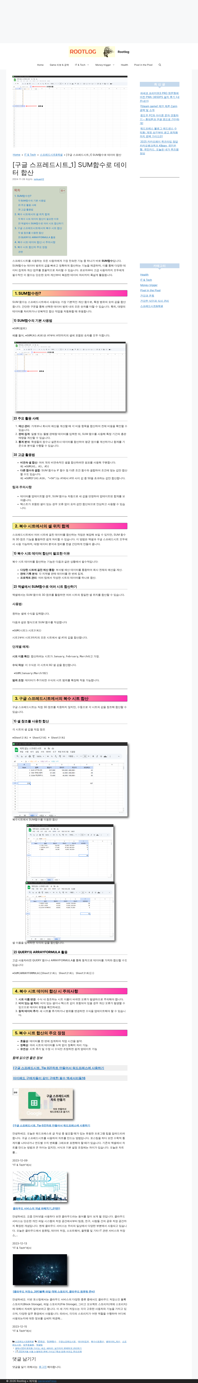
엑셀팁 (39, 1345)
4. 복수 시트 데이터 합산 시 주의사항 (35, 242)
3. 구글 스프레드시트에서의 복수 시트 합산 (38, 228)
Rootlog (123, 52)
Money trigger (103, 64)
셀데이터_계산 (113, 1341)
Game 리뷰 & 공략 (59, 64)
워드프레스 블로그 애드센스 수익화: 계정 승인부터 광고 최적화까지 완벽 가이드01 (159, 132)
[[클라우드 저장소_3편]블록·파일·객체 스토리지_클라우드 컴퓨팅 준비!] (40, 1284)
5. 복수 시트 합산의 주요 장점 (31, 247)
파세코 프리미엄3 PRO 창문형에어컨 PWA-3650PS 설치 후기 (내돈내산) (159, 97)
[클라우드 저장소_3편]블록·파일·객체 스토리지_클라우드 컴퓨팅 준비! (54, 1291)
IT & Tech (80, 64)
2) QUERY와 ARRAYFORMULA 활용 (36, 237)
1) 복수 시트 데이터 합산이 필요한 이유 (38, 219)
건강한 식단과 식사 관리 (154, 300)
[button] (160, 65)
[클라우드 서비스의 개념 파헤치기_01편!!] (40, 1201)
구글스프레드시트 (67, 1341)
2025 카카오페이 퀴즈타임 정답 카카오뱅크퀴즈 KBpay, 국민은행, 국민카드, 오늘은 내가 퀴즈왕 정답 (159, 147)
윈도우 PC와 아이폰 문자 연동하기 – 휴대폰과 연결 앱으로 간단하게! (159, 119)
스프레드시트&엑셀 (51, 154)
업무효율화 (28, 1345)
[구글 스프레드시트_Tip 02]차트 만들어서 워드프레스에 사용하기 (58, 1068)
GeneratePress (47, 1381)
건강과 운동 (147, 295)
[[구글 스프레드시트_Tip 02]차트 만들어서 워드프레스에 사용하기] (45, 1118)
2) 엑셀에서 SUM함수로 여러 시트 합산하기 (40, 223)
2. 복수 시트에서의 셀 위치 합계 (32, 214)
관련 (20, 251)
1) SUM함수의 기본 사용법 (32, 200)
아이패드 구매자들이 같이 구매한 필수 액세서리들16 (49, 1078)
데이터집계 (83, 1341)
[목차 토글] (61, 191)
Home (40, 64)
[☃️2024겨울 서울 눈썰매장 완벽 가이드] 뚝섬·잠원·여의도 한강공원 (48, 1351)
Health (124, 64)
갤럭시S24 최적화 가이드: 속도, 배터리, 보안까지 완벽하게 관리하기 (48, 1348)
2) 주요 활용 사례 (27, 205)
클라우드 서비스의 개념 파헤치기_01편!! (36, 1208)
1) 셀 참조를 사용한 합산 (30, 232)
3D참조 (41, 1341)
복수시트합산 (97, 1341)
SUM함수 (51, 1341)
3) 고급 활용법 (25, 209)
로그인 (43, 1367)
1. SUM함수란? (23, 195)
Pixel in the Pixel (143, 64)
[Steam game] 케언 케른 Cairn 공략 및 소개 (158, 108)
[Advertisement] (93, 21)
